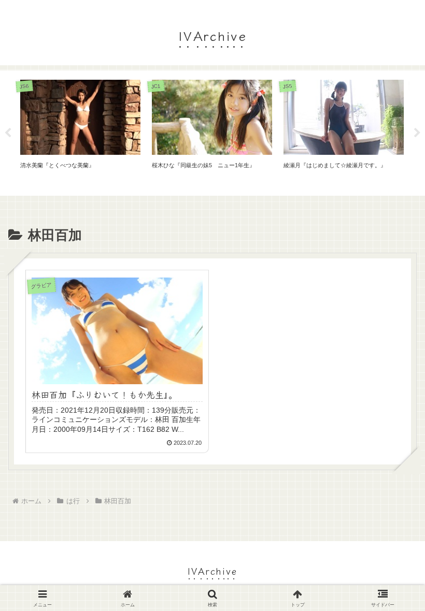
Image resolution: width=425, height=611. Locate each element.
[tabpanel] (80, 131)
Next (417, 133)
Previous (8, 133)
